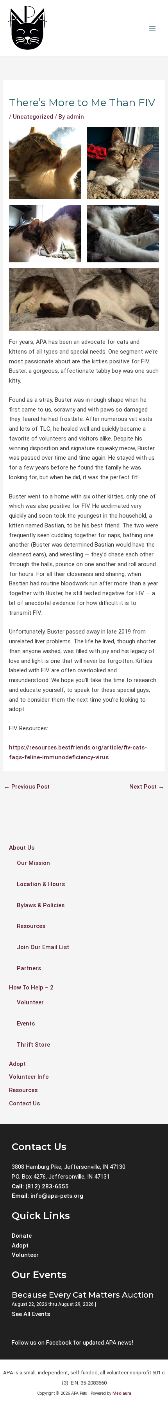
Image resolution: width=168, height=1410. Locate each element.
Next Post (146, 786)
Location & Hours (41, 884)
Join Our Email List (43, 947)
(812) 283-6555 (46, 1186)
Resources (31, 926)
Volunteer (30, 1002)
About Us (21, 847)
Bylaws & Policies (40, 905)
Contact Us (24, 1103)
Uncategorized (33, 116)
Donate (22, 1235)
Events (26, 1023)
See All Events (31, 1314)
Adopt (17, 1063)
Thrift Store (33, 1044)
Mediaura (122, 1393)
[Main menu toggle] (152, 28)
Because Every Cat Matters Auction (83, 1295)
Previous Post (27, 786)
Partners (29, 968)
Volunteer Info (29, 1076)
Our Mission (33, 863)
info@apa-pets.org (56, 1195)
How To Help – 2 (31, 987)
